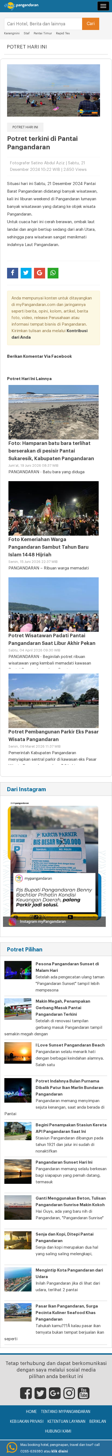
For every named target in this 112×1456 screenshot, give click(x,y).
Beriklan (97, 1422)
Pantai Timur (43, 33)
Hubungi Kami (58, 1431)
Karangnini (12, 33)
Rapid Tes (63, 33)
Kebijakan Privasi (26, 1422)
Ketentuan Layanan (66, 1422)
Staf (27, 33)
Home (31, 1412)
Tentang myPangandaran (65, 1412)
